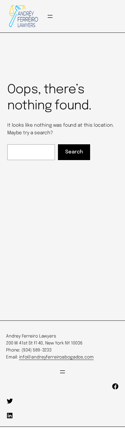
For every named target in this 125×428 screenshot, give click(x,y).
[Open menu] (50, 16)
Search (74, 152)
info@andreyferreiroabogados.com (56, 357)
